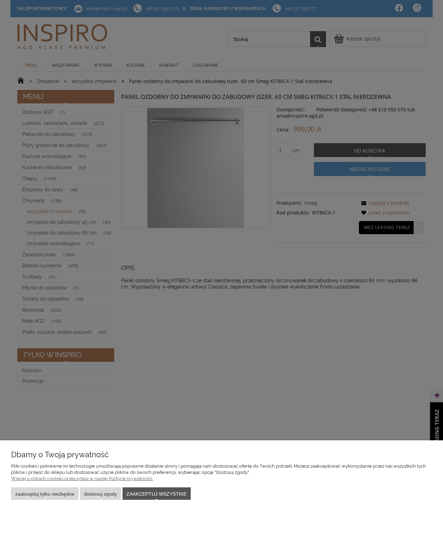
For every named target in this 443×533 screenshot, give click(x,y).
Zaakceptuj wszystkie (156, 494)
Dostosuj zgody (100, 494)
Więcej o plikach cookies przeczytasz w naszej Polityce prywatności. (82, 478)
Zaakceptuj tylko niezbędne (44, 494)
